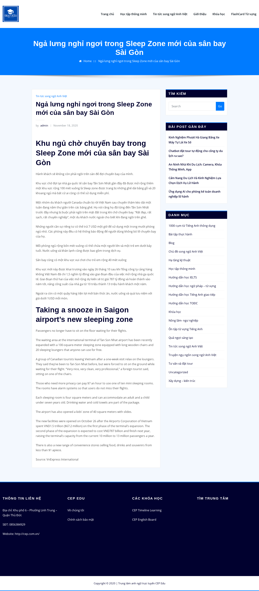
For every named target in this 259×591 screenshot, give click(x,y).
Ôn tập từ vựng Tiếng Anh (186, 329)
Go (220, 106)
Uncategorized (178, 372)
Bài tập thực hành (180, 234)
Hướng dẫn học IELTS (183, 277)
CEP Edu (160, 583)
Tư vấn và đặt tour (181, 364)
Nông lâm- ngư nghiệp (183, 320)
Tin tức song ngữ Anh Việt (170, 14)
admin (42, 125)
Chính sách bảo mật (80, 520)
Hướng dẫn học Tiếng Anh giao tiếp (192, 295)
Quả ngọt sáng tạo (181, 338)
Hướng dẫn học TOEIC (183, 303)
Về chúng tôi (75, 510)
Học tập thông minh (133, 14)
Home (88, 61)
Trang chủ (107, 14)
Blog (171, 243)
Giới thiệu (199, 14)
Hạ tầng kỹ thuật (179, 260)
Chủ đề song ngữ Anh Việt (186, 251)
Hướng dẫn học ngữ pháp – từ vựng (192, 286)
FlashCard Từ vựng (243, 14)
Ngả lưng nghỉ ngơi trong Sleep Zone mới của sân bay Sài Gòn (139, 61)
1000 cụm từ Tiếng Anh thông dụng (192, 226)
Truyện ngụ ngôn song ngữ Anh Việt (192, 355)
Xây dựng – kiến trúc (182, 381)
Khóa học (218, 14)
